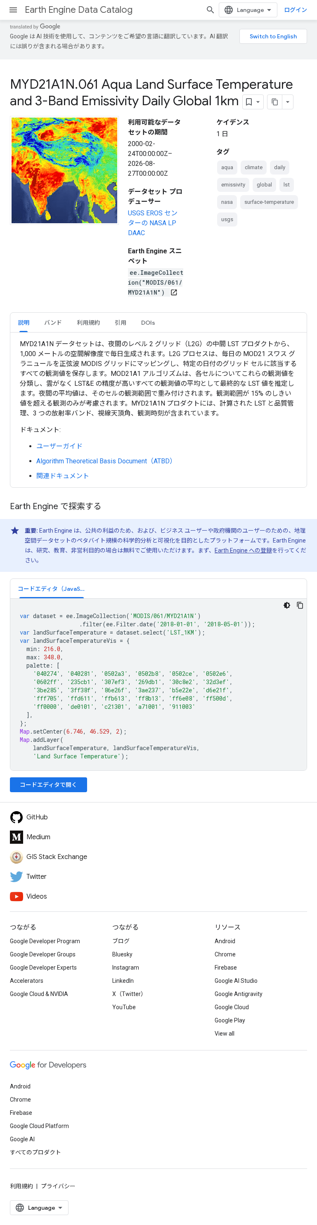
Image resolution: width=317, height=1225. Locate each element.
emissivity (233, 185)
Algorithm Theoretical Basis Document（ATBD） (106, 461)
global (264, 185)
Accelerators (26, 980)
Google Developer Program (45, 941)
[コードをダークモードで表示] (286, 605)
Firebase (226, 967)
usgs (227, 219)
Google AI (22, 1139)
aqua (227, 167)
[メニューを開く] (13, 10)
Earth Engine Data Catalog (78, 9)
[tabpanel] (158, 410)
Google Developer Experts (43, 967)
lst (287, 185)
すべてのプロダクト (35, 1152)
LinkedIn (123, 980)
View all (224, 1033)
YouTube (124, 1007)
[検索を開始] (210, 10)
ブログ (121, 941)
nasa (227, 202)
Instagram (125, 967)
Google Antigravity (239, 994)
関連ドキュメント (62, 476)
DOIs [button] (148, 322)
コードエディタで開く (48, 784)
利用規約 (21, 1186)
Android (225, 941)
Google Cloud (232, 1007)
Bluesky (122, 954)
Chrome (225, 954)
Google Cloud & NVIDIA (39, 994)
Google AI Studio (236, 980)
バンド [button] (53, 322)
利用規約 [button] (88, 322)
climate (254, 167)
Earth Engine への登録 (243, 550)
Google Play (230, 1020)
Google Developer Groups (43, 954)
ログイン (295, 10)
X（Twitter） (129, 994)
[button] (51, 588)
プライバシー (58, 1186)
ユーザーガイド (59, 446)
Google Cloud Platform (39, 1126)
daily (279, 167)
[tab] (23, 322)
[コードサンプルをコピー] (300, 605)
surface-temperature (269, 202)
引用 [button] (120, 322)
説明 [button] (23, 322)
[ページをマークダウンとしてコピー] (274, 102)
